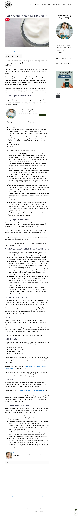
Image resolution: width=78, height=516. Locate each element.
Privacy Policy (39, 511)
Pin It (8, 19)
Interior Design (46, 5)
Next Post (45, 497)
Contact (50, 508)
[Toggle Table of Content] (19, 56)
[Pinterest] (7, 462)
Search (58, 93)
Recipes (37, 5)
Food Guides (67, 5)
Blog (29, 5)
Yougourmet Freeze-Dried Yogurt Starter (32, 390)
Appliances (56, 5)
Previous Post (10, 497)
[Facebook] (5, 462)
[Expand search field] (58, 96)
